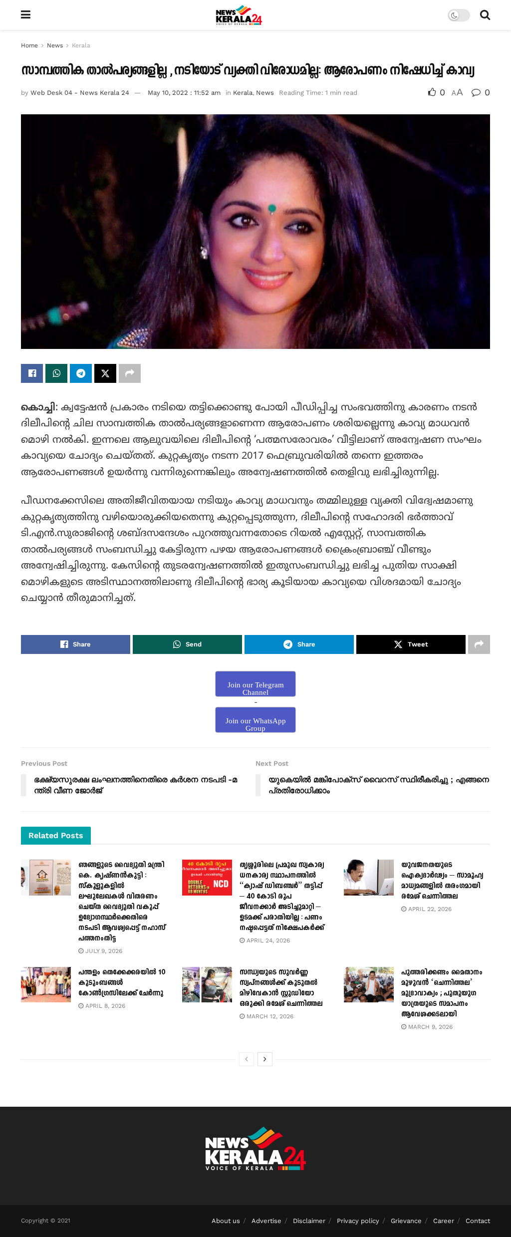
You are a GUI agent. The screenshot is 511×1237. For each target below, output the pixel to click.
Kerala (81, 45)
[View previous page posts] (246, 1059)
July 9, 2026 (102, 950)
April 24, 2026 (267, 940)
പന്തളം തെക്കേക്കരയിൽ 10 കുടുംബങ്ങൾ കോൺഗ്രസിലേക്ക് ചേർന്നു (121, 982)
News (55, 45)
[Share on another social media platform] (130, 373)
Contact (478, 1221)
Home (29, 45)
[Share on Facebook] (32, 373)
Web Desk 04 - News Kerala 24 (79, 92)
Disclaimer (309, 1221)
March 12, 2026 (269, 1016)
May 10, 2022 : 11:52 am (184, 92)
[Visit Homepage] (239, 15)
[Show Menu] (25, 15)
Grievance (406, 1221)
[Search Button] (485, 15)
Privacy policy (358, 1221)
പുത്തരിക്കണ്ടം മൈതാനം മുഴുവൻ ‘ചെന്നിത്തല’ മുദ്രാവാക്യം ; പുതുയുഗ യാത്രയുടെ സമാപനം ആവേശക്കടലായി (442, 993)
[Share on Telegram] (81, 373)
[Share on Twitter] (105, 373)
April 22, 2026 (429, 909)
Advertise (266, 1221)
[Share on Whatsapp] (56, 373)
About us (226, 1221)
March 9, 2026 (429, 1026)
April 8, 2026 (104, 1005)
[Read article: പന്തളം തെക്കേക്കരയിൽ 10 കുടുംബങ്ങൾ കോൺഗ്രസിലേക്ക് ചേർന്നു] (46, 985)
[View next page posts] (264, 1059)
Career (443, 1221)
